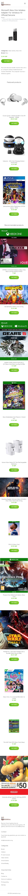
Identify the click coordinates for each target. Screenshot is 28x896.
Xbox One (18, 50)
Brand (2, 849)
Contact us (4, 876)
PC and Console (5, 855)
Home (2, 17)
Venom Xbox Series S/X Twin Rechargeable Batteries (14, 463)
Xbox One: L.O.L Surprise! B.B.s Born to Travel (14, 697)
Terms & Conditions (6, 879)
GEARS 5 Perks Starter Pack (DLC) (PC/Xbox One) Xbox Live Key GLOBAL (14, 363)
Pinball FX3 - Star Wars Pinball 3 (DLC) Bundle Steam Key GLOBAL (14, 652)
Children (3, 852)
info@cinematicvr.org (7, 840)
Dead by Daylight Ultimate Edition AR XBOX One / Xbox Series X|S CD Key (14, 500)
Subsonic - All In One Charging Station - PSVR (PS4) (14, 161)
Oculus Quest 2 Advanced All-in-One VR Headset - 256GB (14, 116)
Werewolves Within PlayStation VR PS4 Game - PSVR (14, 207)
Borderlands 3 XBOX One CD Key (14, 306)
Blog (2, 873)
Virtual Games (5, 860)
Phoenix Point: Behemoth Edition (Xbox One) (14, 595)
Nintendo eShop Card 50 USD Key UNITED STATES (14, 798)
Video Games (12, 50)
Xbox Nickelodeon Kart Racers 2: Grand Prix (14, 417)
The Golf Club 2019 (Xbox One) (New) (14, 742)
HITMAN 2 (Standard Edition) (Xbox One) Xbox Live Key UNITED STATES (14, 270)
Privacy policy (5, 882)
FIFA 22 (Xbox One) (14, 544)
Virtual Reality (5, 863)
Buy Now (6, 61)
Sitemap (3, 885)
